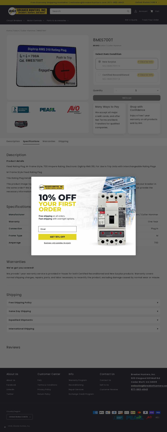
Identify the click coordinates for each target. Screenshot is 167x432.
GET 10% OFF (57, 236)
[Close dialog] (132, 180)
